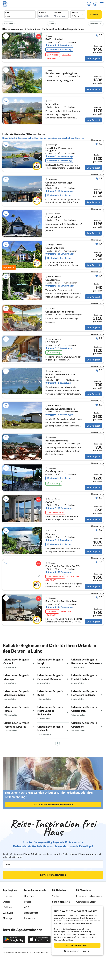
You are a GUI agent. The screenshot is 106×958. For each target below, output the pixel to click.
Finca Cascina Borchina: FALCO (62, 566)
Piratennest (51, 534)
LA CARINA (52, 342)
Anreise (42, 12)
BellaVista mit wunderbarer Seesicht (60, 375)
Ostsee (6, 901)
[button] (102, 3)
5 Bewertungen (65, 348)
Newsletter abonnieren (53, 874)
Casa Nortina (52, 280)
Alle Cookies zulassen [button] (77, 945)
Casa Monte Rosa (54, 248)
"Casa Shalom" (53, 217)
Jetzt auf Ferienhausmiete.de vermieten (53, 804)
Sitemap (7, 918)
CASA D (49, 502)
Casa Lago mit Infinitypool (59, 311)
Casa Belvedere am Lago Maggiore (58, 184)
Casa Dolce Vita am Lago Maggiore (58, 149)
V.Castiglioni (52, 104)
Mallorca (7, 907)
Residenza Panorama (56, 440)
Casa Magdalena (54, 471)
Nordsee (7, 896)
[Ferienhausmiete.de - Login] (96, 3)
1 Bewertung (64, 383)
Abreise (58, 12)
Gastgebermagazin (86, 901)
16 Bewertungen (66, 156)
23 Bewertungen (66, 508)
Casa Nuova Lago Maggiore (60, 408)
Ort (7, 12)
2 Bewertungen (65, 45)
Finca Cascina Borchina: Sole (61, 601)
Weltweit (8, 912)
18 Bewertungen (66, 285)
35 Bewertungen (66, 191)
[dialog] (77, 930)
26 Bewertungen (66, 607)
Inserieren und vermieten (89, 896)
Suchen (94, 14)
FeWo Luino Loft (54, 39)
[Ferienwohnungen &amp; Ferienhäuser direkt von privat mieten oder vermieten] (5, 3)
